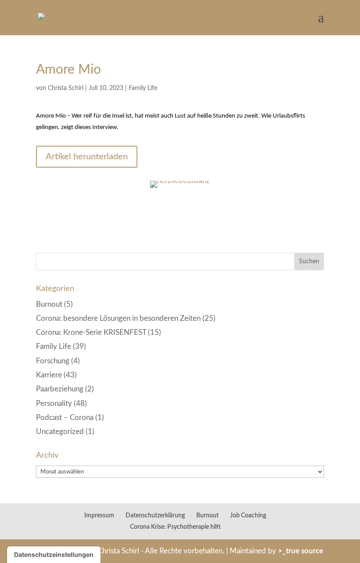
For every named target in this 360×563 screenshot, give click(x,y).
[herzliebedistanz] (180, 187)
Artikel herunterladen (87, 156)
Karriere (49, 375)
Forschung (52, 361)
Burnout (49, 304)
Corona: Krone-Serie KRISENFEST (91, 332)
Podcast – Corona (65, 417)
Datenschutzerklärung (155, 516)
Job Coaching (248, 516)
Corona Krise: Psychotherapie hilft (175, 527)
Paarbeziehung (59, 389)
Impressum (99, 516)
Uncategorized (60, 431)
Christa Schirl (65, 88)
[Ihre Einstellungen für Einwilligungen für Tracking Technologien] (54, 554)
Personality (54, 403)
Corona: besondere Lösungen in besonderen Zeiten (118, 318)
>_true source (300, 551)
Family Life (143, 88)
